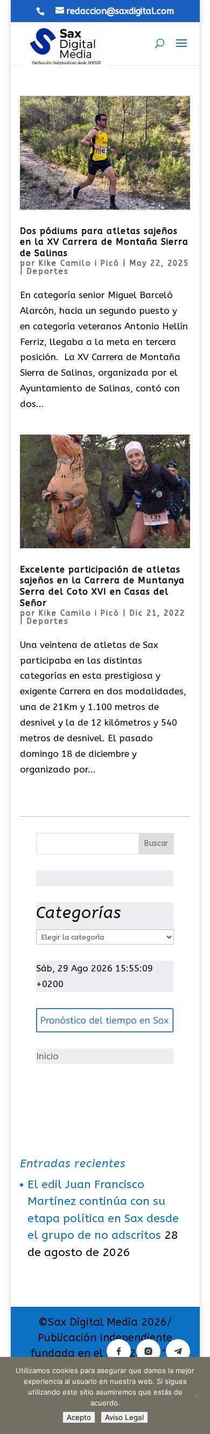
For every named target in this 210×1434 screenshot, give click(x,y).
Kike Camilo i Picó (79, 263)
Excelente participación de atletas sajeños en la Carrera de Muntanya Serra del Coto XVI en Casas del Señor (102, 586)
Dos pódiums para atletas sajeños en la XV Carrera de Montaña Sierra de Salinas (104, 242)
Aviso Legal (124, 1417)
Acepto (79, 1417)
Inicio (47, 1056)
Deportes (48, 271)
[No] (196, 1395)
